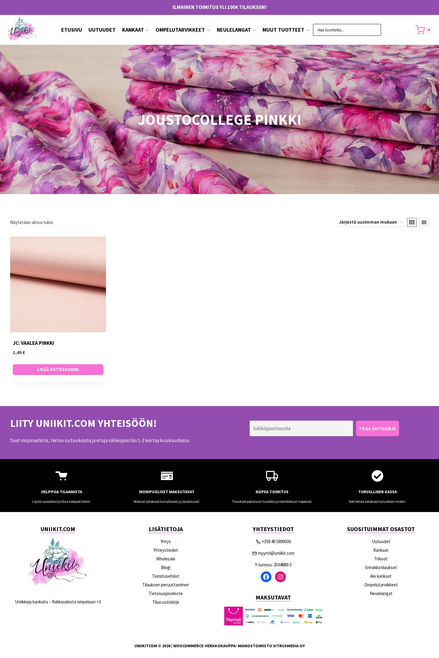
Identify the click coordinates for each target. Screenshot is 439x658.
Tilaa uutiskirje (165, 602)
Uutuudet (102, 29)
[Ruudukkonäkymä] (412, 222)
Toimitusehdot (165, 576)
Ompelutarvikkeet (381, 585)
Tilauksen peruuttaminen (165, 585)
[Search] (373, 30)
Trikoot (381, 559)
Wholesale (165, 559)
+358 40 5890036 (276, 541)
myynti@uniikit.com (276, 553)
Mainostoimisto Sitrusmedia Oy (271, 645)
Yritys (166, 541)
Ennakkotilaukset (381, 567)
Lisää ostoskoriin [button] (58, 369)
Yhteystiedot (166, 550)
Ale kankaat (381, 576)
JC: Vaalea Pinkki (33, 343)
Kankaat (381, 550)
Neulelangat (381, 593)
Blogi (166, 567)
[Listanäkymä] (424, 222)
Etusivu (71, 29)
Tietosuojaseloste (166, 593)
